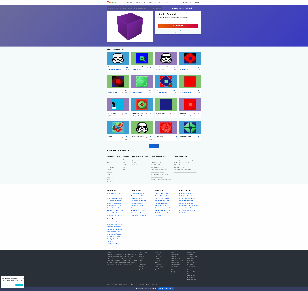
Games (108, 174)
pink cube (134, 90)
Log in (197, 2)
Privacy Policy (129, 284)
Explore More (154, 146)
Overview (157, 254)
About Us (141, 256)
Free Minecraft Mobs (137, 213)
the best (110, 136)
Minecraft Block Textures (162, 201)
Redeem (157, 260)
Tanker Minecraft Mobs (138, 210)
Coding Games (175, 254)
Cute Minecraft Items (113, 244)
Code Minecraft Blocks (162, 213)
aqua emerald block (185, 136)
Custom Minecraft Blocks (162, 196)
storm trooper (112, 67)
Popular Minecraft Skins (114, 201)
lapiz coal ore (183, 67)
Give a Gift (158, 258)
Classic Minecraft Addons (186, 213)
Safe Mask (184, 139)
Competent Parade (138, 139)
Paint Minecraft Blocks (162, 198)
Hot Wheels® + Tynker (179, 167)
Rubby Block (159, 136)
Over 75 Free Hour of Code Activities (182, 169)
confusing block (160, 113)
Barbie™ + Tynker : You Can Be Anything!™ (184, 160)
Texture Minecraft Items (114, 236)
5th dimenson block (137, 113)
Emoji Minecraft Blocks (162, 205)
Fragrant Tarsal (137, 116)
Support (141, 258)
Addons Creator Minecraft (187, 193)
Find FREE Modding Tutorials (157, 172)
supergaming (137, 69)
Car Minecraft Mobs (137, 205)
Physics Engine (110, 167)
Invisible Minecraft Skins (114, 193)
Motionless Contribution (164, 139)
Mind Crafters (135, 164)
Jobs (140, 262)
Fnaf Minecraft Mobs (137, 198)
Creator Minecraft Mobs (138, 193)
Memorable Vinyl (162, 92)
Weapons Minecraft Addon (187, 198)
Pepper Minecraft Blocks (162, 210)
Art (108, 160)
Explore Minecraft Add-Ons (157, 167)
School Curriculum (192, 256)
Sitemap (141, 266)
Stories (108, 177)
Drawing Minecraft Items (114, 239)
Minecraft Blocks (175, 264)
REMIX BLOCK (178, 26)
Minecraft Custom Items (114, 224)
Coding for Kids (113, 8)
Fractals (109, 169)
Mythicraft (134, 162)
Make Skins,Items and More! (157, 160)
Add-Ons (125, 164)
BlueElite (159, 116)
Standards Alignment (193, 272)
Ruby (181, 90)
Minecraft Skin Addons (186, 201)
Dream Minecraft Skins (114, 208)
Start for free (187, 2)
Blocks (130, 8)
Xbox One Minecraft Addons (187, 208)
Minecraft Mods (175, 270)
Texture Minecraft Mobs (138, 196)
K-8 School (190, 270)
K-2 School (190, 268)
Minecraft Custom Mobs (138, 215)
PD (188, 274)
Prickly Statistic (137, 92)
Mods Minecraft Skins (113, 196)
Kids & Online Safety (139, 284)
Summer (157, 270)
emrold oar (111, 90)
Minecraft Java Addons (186, 203)
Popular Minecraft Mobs (138, 201)
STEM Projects (191, 277)
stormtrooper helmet (162, 67)
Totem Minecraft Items (114, 234)
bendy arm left (112, 113)
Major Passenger (186, 92)
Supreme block (160, 90)
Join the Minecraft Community (158, 164)
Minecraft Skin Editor (177, 260)
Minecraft (123, 8)
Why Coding (158, 262)
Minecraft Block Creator (162, 193)
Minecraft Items (175, 268)
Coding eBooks (143, 268)
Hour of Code (175, 274)
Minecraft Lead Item (113, 222)
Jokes (108, 164)
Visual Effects (110, 162)
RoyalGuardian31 (186, 116)
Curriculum (158, 256)
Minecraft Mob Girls (137, 203)
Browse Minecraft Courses (157, 162)
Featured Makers (160, 264)
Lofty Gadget (161, 69)
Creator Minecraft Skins (114, 203)
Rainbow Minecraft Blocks (163, 208)
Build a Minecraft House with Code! (159, 169)
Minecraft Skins (175, 258)
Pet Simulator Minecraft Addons (189, 205)
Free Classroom (191, 258)
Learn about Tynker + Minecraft (182, 8)
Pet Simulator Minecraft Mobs (140, 208)
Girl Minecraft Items (113, 241)
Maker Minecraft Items (114, 227)
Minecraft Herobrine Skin (114, 215)
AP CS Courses (191, 266)
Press (140, 260)
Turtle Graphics (110, 181)
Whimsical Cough (114, 116)
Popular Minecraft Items (114, 229)
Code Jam (173, 272)
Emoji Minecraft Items (113, 231)
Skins (124, 160)
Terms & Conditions (119, 284)
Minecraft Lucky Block (161, 203)
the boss (111, 139)
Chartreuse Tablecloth (115, 69)
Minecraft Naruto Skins (114, 205)
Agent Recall (134, 160)
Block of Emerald (182, 21)
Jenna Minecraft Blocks (162, 215)
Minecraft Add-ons (176, 266)
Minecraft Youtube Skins (114, 198)
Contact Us (154, 284)
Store (140, 270)
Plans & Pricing (159, 266)
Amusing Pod (185, 69)
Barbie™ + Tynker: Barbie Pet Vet (181, 162)
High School (190, 264)
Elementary (190, 260)
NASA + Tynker (177, 164)
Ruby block (183, 113)
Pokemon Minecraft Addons (187, 210)
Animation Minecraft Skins (115, 210)
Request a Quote (191, 279)
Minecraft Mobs (175, 262)
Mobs (124, 169)
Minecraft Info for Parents (157, 177)
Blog (140, 254)
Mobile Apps (142, 264)
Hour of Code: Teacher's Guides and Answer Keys (185, 172)
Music (108, 179)
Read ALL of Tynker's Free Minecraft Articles (161, 179)
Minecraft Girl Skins (113, 213)
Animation (109, 172)
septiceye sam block (137, 67)
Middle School (191, 262)
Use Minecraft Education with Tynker (159, 174)
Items (124, 167)
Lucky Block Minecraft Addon (188, 196)
